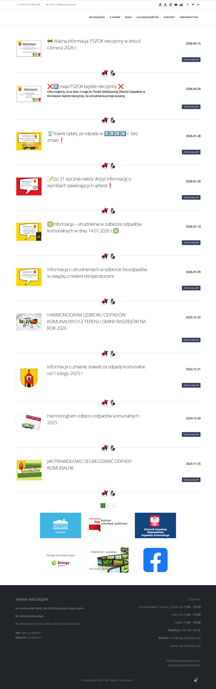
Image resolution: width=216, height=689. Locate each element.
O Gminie (115, 17)
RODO (128, 17)
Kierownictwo (189, 17)
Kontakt (169, 17)
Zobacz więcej (190, 59)
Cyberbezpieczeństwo (184, 665)
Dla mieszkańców (148, 17)
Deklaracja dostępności (183, 660)
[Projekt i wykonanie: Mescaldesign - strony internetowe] (196, 680)
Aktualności (97, 17)
